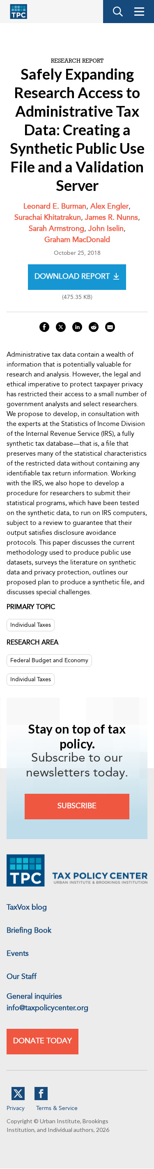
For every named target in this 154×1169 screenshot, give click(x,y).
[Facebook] (41, 1098)
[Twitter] (18, 1098)
